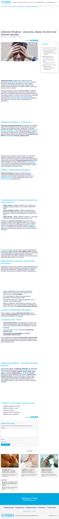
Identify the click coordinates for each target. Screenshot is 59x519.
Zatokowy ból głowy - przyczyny (50, 47)
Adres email (3, 441)
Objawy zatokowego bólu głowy (50, 49)
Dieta (34, 2)
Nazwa (2, 439)
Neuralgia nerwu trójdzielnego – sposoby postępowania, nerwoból (8, 470)
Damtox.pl (56, 515)
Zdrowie (14, 2)
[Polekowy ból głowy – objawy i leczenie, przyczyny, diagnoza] (49, 461)
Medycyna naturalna (23, 2)
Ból (15, 36)
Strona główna (5, 6)
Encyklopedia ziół (40, 2)
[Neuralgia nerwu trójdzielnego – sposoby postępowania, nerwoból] (10, 461)
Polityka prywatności (27, 511)
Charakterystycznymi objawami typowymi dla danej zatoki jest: (50, 53)
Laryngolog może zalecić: (49, 62)
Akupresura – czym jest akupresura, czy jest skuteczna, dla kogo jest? (29, 470)
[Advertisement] (29, 19)
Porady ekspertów (50, 2)
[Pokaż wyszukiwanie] (57, 2)
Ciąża (30, 2)
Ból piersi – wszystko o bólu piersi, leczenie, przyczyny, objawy (9, 483)
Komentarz (3, 427)
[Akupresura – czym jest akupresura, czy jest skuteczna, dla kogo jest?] (29, 461)
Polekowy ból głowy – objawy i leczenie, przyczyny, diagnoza (47, 470)
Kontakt (34, 511)
